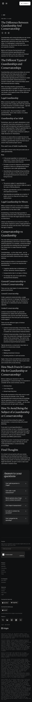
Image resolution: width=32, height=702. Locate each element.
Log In (2, 624)
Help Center (3, 592)
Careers (3, 590)
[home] (3, 3)
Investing (3, 564)
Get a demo (3, 580)
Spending (3, 566)
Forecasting (3, 568)
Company (3, 588)
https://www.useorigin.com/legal (8, 673)
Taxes (2, 574)
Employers (3, 582)
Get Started (7, 624)
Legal (2, 594)
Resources (3, 572)
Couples (3, 570)
